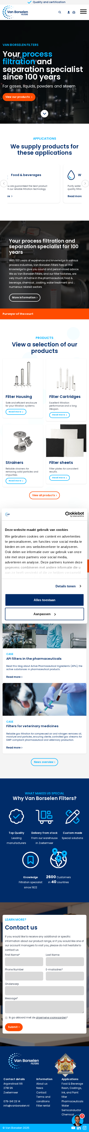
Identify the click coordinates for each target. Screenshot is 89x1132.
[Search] (60, 12)
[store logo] (15, 12)
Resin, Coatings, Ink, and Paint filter (72, 1092)
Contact (41, 1092)
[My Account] (68, 12)
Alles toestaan (44, 600)
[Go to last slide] (4, 183)
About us (42, 1083)
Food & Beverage (72, 1083)
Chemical (68, 1114)
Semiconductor (71, 1110)
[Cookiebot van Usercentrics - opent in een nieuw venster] (65, 514)
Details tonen (66, 586)
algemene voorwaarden (51, 1017)
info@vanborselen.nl (16, 1105)
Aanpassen (42, 614)
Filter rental (43, 1105)
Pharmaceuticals (72, 1101)
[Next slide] (85, 183)
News (39, 1088)
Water (65, 1105)
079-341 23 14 (11, 1101)
